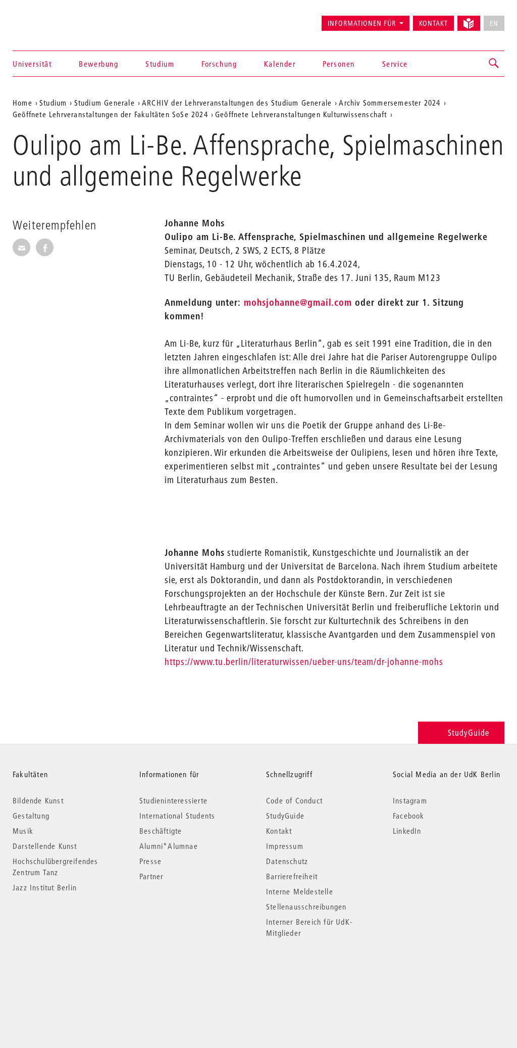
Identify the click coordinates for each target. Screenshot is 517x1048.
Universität (32, 64)
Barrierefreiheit (292, 876)
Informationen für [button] (362, 23)
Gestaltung (31, 816)
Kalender (280, 64)
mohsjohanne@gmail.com (298, 302)
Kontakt (433, 23)
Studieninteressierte (173, 800)
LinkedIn (407, 831)
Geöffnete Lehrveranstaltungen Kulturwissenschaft (301, 114)
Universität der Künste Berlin (52, 18)
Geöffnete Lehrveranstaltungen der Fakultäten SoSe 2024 (110, 114)
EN (494, 23)
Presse (150, 861)
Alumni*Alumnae (168, 846)
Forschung (219, 64)
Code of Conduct (294, 800)
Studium (159, 64)
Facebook (409, 816)
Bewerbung (98, 64)
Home (22, 103)
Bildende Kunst (38, 800)
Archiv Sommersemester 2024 (389, 103)
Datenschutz (287, 861)
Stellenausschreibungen (306, 906)
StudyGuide (468, 732)
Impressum (284, 846)
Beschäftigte (160, 831)
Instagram (410, 800)
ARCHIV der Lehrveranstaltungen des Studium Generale (237, 103)
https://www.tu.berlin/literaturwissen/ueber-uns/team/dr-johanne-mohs (304, 662)
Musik (23, 831)
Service (395, 64)
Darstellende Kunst (45, 846)
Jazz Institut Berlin (45, 887)
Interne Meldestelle (299, 891)
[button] (494, 63)
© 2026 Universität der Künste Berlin (65, 975)
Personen (339, 64)
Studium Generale (104, 103)
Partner (151, 876)
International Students (177, 816)
